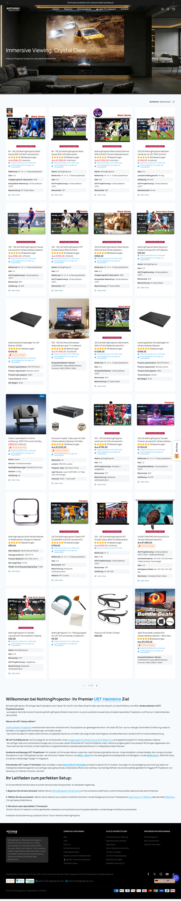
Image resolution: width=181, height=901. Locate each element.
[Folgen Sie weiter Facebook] (148, 874)
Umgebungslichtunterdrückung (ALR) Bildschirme (90, 740)
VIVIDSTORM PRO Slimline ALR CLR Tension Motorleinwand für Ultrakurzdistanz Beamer (153, 538)
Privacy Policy (36, 874)
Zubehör (125, 9)
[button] (173, 2)
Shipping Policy (12, 874)
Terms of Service (49, 874)
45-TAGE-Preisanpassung (116, 855)
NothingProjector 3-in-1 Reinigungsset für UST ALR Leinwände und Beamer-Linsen (68, 634)
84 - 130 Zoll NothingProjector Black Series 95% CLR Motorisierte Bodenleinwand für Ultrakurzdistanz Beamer (67, 153)
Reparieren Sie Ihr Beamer (116, 841)
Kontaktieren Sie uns (72, 848)
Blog (65, 837)
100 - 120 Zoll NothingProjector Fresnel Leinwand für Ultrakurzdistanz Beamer (25, 248)
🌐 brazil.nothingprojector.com (79, 881)
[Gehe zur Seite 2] (97, 685)
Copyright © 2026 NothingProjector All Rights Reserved (91, 874)
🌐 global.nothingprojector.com (49, 881)
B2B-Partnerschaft (151, 841)
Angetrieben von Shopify (36, 890)
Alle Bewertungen (70, 863)
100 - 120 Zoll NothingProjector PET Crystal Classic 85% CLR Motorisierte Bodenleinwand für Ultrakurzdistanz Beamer (110, 538)
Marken (55, 9)
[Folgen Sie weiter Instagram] (161, 874)
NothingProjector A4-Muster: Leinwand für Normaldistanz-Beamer (25, 634)
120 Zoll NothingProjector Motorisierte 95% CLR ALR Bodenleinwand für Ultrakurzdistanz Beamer (111, 344)
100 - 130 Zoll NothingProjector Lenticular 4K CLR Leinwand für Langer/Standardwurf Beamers (108, 440)
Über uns (67, 844)
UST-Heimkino (107, 699)
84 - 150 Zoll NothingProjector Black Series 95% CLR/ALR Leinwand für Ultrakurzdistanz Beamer (24, 153)
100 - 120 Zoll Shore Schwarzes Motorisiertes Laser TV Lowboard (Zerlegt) (66, 344)
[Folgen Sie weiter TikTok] (173, 874)
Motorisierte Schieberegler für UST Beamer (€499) (24, 344)
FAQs (66, 841)
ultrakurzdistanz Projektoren (19, 727)
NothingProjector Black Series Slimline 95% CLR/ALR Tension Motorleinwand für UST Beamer (111, 153)
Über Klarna (110, 844)
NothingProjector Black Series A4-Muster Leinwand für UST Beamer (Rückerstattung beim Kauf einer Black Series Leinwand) (155, 248)
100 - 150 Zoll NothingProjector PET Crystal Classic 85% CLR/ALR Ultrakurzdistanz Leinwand (67, 248)
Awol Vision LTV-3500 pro (140, 797)
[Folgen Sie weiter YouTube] (167, 874)
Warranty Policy (63, 874)
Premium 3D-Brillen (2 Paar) (107, 632)
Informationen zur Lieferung (117, 837)
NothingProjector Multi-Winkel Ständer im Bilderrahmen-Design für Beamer (25, 538)
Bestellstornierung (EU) (115, 863)
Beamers (68, 9)
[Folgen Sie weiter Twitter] (154, 874)
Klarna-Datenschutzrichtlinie (117, 848)
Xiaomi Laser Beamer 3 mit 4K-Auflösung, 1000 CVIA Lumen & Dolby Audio (24, 440)
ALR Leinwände (84, 9)
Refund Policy (24, 874)
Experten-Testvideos (152, 844)
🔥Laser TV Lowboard (106, 9)
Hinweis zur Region (113, 852)
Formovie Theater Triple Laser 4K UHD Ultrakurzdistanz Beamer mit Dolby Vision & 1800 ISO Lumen (68, 440)
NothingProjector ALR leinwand (66, 790)
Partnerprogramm (151, 837)
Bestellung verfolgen (114, 859)
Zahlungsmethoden (71, 852)
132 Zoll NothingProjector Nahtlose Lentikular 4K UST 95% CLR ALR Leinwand (153, 153)
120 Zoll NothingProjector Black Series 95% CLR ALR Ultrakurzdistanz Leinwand (111, 248)
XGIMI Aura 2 (152, 755)
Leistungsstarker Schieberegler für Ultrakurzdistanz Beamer (153, 344)
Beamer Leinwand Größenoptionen (77, 855)
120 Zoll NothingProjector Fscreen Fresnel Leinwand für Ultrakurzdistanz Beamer (155, 440)
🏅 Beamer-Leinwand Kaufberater (77, 859)
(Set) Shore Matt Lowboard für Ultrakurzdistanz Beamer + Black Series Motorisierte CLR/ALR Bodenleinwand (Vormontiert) (155, 634)
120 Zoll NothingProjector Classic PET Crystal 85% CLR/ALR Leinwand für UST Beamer (68, 538)
